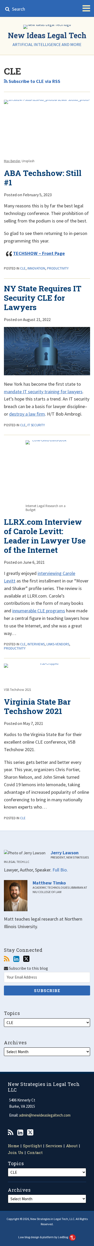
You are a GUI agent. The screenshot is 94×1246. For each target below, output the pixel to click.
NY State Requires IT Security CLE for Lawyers (42, 297)
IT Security (36, 425)
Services (54, 1145)
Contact (35, 1152)
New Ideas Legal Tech (47, 35)
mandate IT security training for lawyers (43, 392)
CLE (23, 268)
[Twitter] (26, 958)
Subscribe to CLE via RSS (34, 81)
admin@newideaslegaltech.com (44, 1115)
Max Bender (12, 161)
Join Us (15, 1152)
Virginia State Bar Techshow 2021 (37, 706)
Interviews (36, 644)
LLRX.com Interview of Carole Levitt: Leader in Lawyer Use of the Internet (45, 536)
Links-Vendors (57, 644)
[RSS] (6, 958)
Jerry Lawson (65, 853)
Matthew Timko (49, 883)
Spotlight (32, 1145)
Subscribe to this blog (28, 968)
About (72, 1145)
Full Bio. (60, 870)
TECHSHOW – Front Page (39, 253)
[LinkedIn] (16, 958)
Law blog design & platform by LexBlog (43, 1237)
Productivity (58, 268)
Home (13, 1145)
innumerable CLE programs (38, 611)
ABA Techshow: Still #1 (42, 177)
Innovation (36, 268)
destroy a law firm (27, 414)
